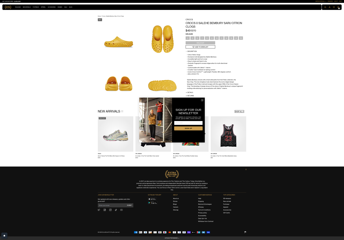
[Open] (4, 236)
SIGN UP (188, 128)
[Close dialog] (202, 100)
